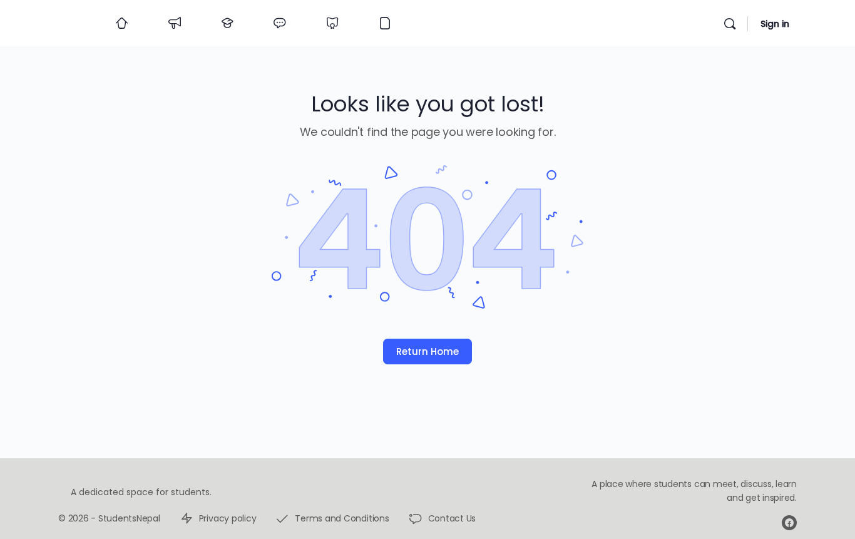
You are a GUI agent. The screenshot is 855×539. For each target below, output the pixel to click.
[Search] (729, 23)
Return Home (427, 351)
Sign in (774, 24)
